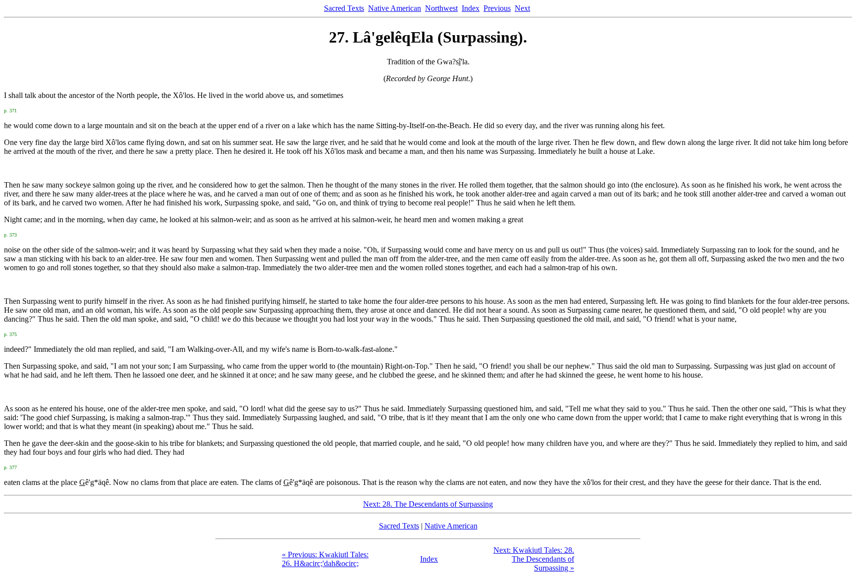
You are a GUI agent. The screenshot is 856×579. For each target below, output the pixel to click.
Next (522, 8)
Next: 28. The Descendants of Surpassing (428, 504)
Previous (497, 8)
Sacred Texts (344, 8)
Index (471, 8)
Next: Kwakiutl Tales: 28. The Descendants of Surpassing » (533, 559)
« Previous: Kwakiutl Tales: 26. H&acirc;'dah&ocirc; (325, 559)
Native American (394, 8)
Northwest (441, 8)
